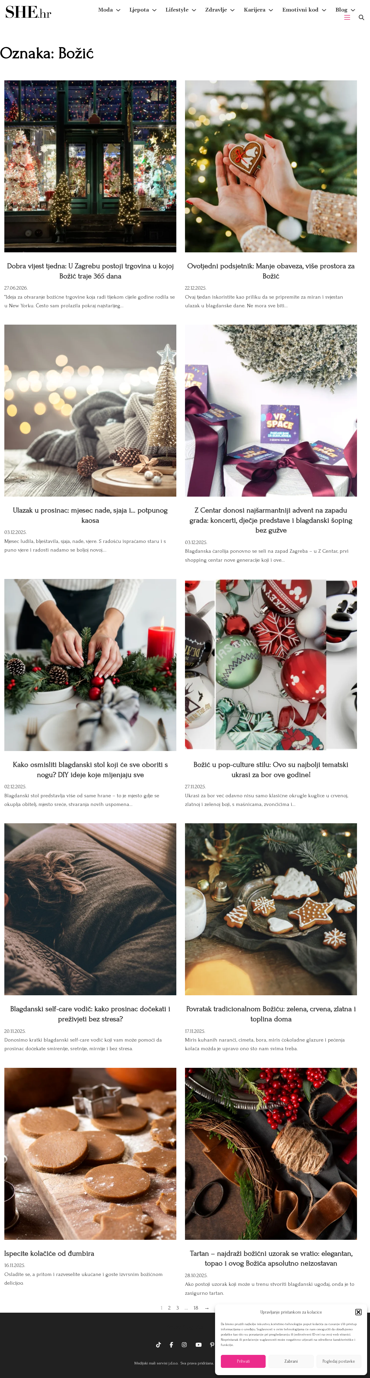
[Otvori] (361, 17)
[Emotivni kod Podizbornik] (324, 10)
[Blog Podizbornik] (353, 10)
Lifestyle (177, 10)
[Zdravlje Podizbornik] (232, 10)
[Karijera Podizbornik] (270, 10)
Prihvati (243, 1361)
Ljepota (139, 10)
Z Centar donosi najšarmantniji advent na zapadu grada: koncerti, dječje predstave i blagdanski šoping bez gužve (271, 520)
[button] (358, 1312)
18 (196, 1308)
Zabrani (291, 1361)
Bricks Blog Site (185, 1327)
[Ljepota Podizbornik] (154, 10)
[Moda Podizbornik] (118, 10)
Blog (341, 10)
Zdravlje (216, 10)
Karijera (254, 10)
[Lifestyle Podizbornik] (194, 10)
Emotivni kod (300, 10)
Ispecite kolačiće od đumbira (49, 1253)
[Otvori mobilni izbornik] (347, 17)
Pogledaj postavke (339, 1361)
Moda (105, 10)
